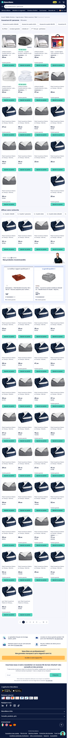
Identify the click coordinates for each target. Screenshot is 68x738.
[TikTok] (18, 705)
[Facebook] (6, 705)
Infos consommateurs (36, 736)
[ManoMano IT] (2, 725)
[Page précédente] (20, 622)
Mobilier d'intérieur (10, 17)
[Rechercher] (6, 6)
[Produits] (2, 6)
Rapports (46, 736)
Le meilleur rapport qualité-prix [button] (17, 269)
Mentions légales (33, 733)
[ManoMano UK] (6, 725)
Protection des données (46, 733)
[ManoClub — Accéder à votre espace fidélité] (54, 2)
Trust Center (57, 733)
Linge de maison (20, 17)
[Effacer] (64, 6)
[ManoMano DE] (10, 725)
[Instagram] (14, 705)
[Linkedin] (2, 705)
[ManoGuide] (62, 733)
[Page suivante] (46, 622)
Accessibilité (53, 736)
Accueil (3, 17)
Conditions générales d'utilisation (19, 736)
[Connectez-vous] (59, 2)
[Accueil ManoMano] (26, 2)
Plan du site (23, 733)
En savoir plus (49, 680)
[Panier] (63, 2)
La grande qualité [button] (48, 269)
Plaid (36, 17)
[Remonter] (61, 725)
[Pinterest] (10, 705)
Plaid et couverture (29, 17)
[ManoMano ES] (14, 725)
